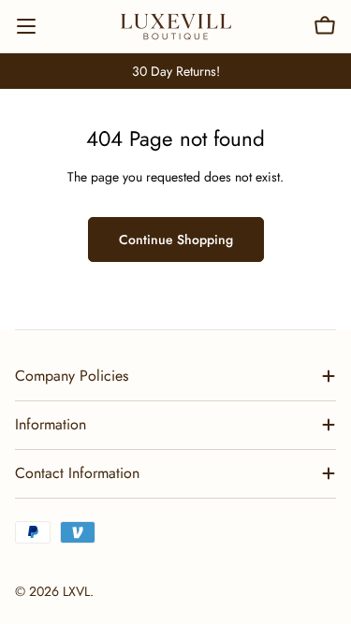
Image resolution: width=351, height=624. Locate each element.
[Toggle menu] (26, 26)
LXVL (76, 591)
